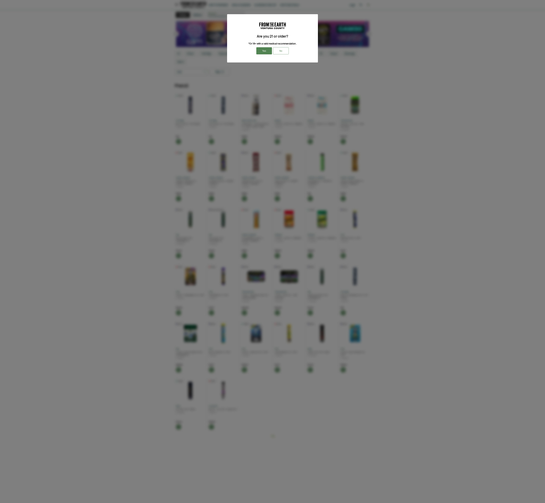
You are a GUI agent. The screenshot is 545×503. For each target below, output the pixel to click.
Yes (264, 50)
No (280, 50)
